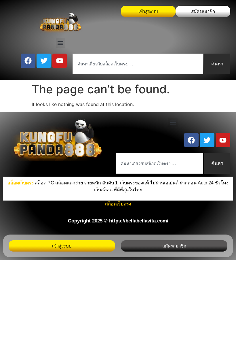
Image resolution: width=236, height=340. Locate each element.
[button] (60, 43)
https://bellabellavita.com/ (138, 221)
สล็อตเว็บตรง (118, 203)
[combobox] (138, 64)
